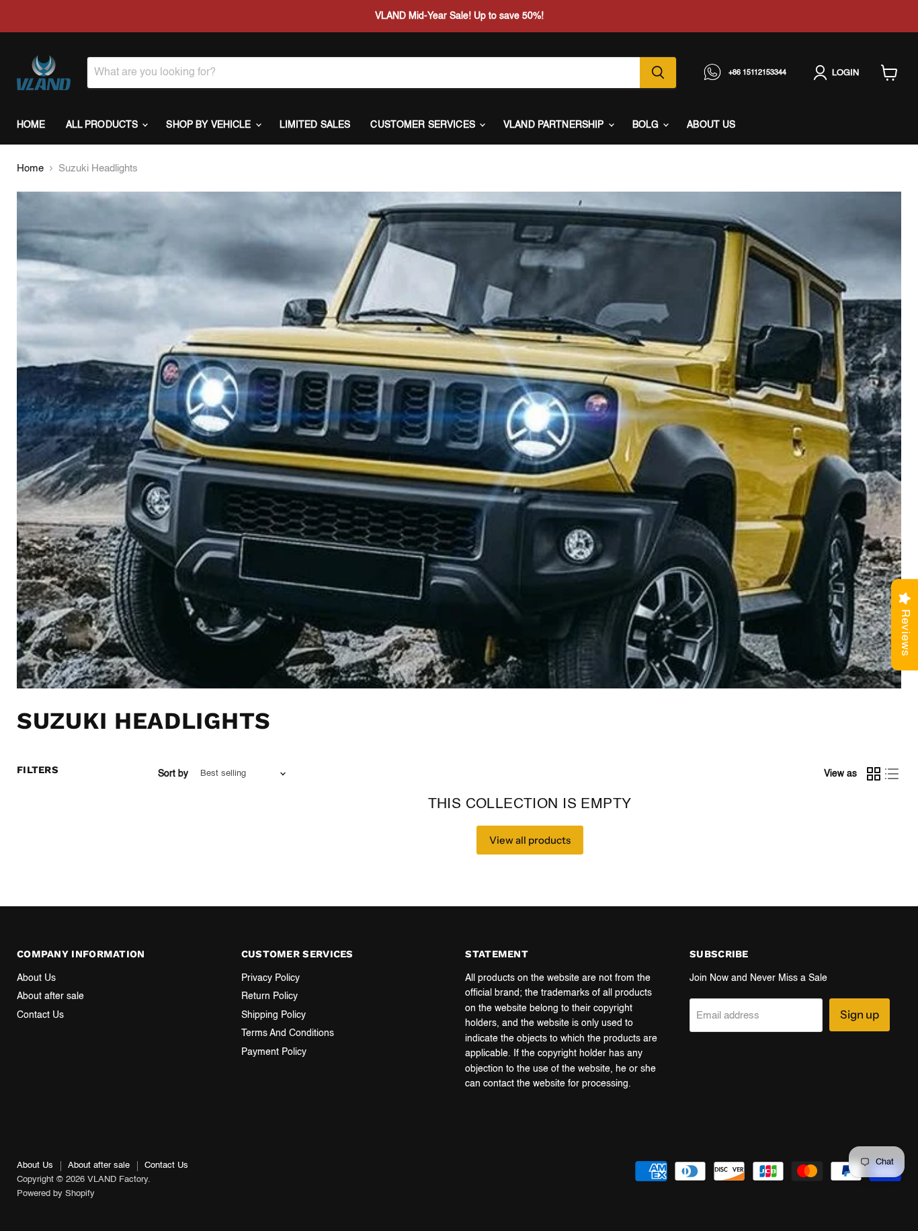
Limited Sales (315, 125)
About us (711, 125)
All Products (103, 125)
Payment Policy (273, 1052)
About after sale (50, 996)
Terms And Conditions (287, 1033)
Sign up (859, 1014)
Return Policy (269, 996)
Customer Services (424, 125)
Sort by (173, 774)
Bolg (647, 125)
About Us (36, 978)
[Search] (658, 72)
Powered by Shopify (56, 1193)
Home (31, 125)
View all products (530, 840)
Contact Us (40, 1015)
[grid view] (873, 773)
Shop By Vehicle (209, 125)
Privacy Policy (270, 978)
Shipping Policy (273, 1015)
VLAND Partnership (555, 125)
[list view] (892, 773)
